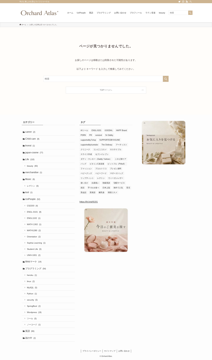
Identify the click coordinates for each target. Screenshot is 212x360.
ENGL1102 (33, 218)
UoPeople (32, 199)
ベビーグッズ (86, 173)
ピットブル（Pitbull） (117, 164)
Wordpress (34, 312)
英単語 (92, 192)
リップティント (87, 178)
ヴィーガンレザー (115, 178)
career (30, 132)
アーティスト (121, 145)
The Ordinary (107, 145)
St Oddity (109, 135)
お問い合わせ (124, 351)
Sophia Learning (36, 243)
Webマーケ (33, 261)
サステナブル (115, 149)
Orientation (34, 236)
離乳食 (101, 192)
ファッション (86, 168)
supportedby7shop (88, 140)
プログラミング (35, 268)
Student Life (34, 249)
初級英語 (106, 183)
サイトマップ (109, 351)
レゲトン (33, 186)
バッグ (83, 164)
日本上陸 (106, 188)
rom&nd (98, 135)
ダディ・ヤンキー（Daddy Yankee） (96, 159)
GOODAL (109, 130)
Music (30, 179)
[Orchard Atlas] (39, 12)
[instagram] (183, 1)
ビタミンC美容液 (97, 164)
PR (90, 135)
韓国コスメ (112, 192)
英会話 (83, 192)
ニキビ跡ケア (120, 159)
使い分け (84, 183)
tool (28, 192)
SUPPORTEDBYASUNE (109, 140)
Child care (32, 139)
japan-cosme (34, 152)
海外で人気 (118, 188)
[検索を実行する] (190, 13)
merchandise (33, 172)
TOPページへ (106, 90)
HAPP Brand (121, 130)
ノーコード (34, 324)
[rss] (187, 1)
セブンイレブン (101, 154)
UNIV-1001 (33, 255)
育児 (128, 188)
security (32, 300)
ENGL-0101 (34, 212)
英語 (29, 331)
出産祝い (95, 183)
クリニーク (85, 149)
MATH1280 (34, 230)
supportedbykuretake (89, 145)
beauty (32, 166)
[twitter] (179, 1)
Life (29, 159)
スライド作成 (86, 154)
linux (31, 281)
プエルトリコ (101, 168)
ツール (31, 318)
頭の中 (30, 338)
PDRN (83, 135)
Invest (30, 145)
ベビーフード (101, 173)
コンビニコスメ (100, 149)
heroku (32, 275)
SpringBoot (34, 306)
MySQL (32, 287)
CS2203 (32, 206)
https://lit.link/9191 (88, 202)
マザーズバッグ (116, 173)
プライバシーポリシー (91, 351)
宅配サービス (119, 183)
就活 (82, 188)
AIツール (84, 130)
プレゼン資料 (115, 168)
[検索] (191, 1)
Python (32, 293)
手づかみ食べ (93, 188)
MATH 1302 (34, 224)
